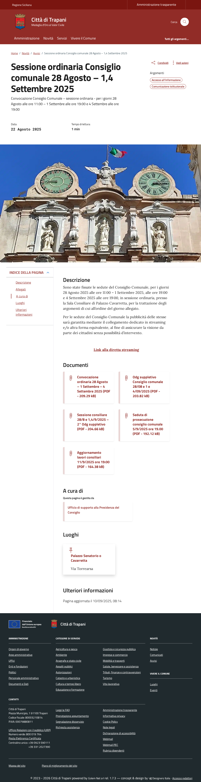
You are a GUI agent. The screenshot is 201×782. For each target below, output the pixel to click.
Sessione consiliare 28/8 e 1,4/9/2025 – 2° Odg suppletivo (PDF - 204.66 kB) (93, 422)
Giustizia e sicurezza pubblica (119, 649)
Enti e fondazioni (18, 666)
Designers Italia (161, 778)
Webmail (108, 739)
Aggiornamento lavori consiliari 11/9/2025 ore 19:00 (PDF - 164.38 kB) (93, 459)
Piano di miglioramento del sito (59, 766)
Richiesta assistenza (68, 727)
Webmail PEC (110, 745)
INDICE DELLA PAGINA (26, 272)
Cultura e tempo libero (68, 684)
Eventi (153, 690)
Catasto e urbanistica (68, 678)
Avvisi (153, 661)
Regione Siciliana (22, 5)
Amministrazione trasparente (156, 4)
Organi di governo (19, 649)
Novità (48, 38)
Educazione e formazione (70, 689)
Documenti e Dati (18, 684)
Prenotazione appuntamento (72, 716)
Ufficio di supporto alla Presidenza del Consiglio (93, 510)
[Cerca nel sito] (184, 22)
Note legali (109, 727)
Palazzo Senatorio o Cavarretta (86, 558)
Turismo (107, 678)
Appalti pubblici (64, 666)
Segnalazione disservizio (70, 722)
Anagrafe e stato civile (68, 661)
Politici (12, 672)
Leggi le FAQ (63, 710)
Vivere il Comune (83, 38)
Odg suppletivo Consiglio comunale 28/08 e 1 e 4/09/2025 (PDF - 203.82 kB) (148, 386)
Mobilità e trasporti (114, 661)
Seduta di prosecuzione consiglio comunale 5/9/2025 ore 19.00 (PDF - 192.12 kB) (148, 424)
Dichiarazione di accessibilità (119, 733)
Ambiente (61, 655)
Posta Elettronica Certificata (25, 738)
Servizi (62, 38)
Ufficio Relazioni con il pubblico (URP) (30, 730)
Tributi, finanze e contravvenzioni (122, 672)
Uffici (12, 661)
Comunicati (156, 655)
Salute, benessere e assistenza (121, 666)
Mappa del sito (17, 766)
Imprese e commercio (115, 655)
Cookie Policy (110, 722)
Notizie (154, 649)
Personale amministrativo (24, 678)
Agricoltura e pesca (66, 649)
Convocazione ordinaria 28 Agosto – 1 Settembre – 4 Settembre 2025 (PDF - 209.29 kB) (93, 386)
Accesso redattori (182, 778)
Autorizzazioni (64, 672)
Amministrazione (26, 38)
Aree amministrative (20, 655)
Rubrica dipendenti (113, 750)
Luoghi (154, 684)
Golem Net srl (96, 778)
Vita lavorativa (111, 684)
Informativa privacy (114, 716)
